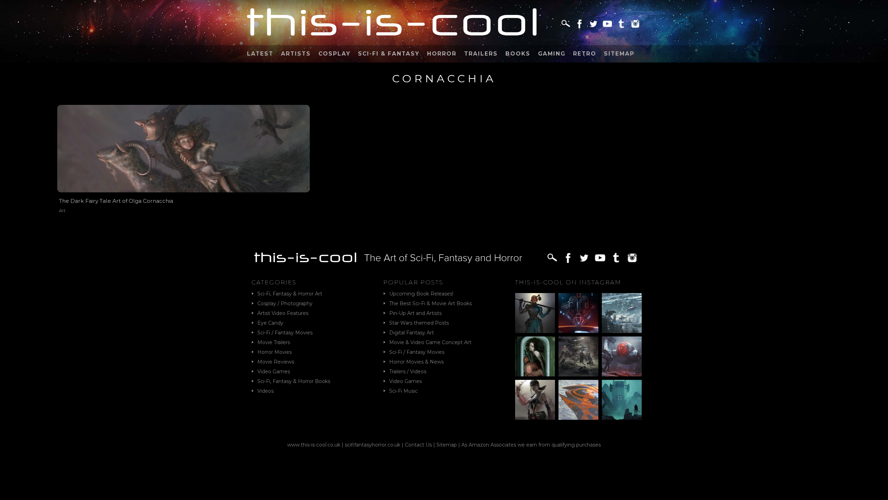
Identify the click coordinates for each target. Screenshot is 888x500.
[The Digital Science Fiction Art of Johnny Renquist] (578, 313)
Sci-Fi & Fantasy (388, 53)
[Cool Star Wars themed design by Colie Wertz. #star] (622, 356)
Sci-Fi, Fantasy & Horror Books (293, 381)
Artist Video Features (282, 313)
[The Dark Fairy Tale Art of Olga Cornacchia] (183, 148)
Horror (441, 53)
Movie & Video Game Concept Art (430, 342)
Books (517, 53)
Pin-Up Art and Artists (415, 313)
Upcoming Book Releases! (421, 294)
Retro (584, 53)
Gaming (551, 53)
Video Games (273, 371)
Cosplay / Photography (285, 303)
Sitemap (619, 53)
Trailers (481, 53)
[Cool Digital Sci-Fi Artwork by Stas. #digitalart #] (622, 400)
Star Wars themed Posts (419, 323)
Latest (260, 53)
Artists (296, 53)
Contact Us (418, 445)
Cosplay (334, 53)
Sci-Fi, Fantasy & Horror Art (289, 294)
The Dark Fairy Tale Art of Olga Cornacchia (116, 201)
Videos (265, 391)
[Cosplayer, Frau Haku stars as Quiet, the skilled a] (535, 400)
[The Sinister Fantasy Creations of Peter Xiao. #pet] (535, 356)
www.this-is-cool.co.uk (313, 445)
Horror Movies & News (416, 362)
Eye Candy (270, 323)
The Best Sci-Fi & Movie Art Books (430, 303)
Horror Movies (274, 352)
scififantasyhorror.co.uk (372, 445)
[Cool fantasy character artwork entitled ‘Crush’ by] (535, 313)
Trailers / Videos (407, 371)
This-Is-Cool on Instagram (568, 282)
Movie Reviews (275, 362)
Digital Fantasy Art (411, 333)
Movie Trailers (273, 342)
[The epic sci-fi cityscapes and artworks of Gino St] (622, 313)
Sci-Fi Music (403, 391)
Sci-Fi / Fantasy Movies (285, 333)
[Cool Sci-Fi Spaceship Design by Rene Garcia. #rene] (578, 400)
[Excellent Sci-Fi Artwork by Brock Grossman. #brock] (578, 356)
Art (62, 210)
